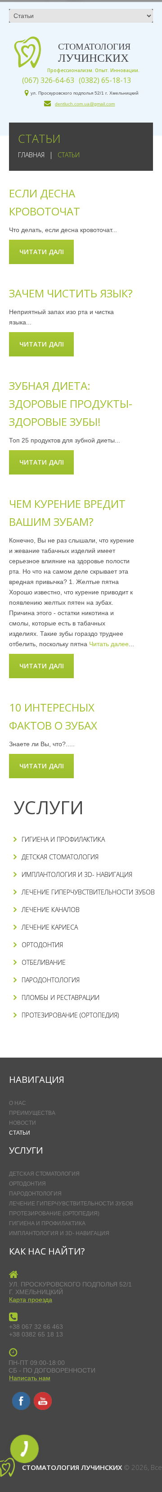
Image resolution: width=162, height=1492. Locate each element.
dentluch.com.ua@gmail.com (85, 103)
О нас (17, 1103)
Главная (31, 155)
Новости (22, 1123)
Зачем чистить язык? (71, 293)
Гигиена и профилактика (63, 839)
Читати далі (41, 251)
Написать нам (29, 1378)
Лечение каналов (51, 909)
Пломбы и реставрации (60, 997)
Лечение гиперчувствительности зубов (88, 892)
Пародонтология (51, 980)
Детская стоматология (60, 857)
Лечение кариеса (50, 927)
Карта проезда (30, 1299)
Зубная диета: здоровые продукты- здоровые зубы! (70, 403)
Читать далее (109, 644)
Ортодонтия (42, 944)
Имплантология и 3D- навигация (77, 874)
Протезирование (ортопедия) (70, 1015)
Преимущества (32, 1113)
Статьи (19, 1133)
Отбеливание (44, 962)
